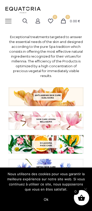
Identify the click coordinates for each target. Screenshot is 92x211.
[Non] (85, 189)
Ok (46, 199)
